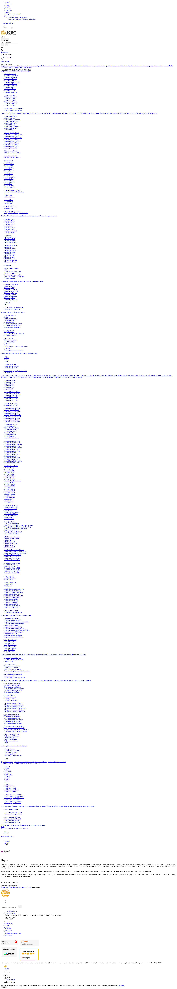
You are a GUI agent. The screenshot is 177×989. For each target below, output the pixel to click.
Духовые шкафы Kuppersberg (13, 719)
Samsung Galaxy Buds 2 (11, 420)
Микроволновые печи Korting (13, 706)
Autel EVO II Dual (10, 788)
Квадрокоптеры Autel (20, 763)
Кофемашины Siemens (11, 741)
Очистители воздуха (42, 654)
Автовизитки (61, 762)
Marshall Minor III (9, 547)
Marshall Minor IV (9, 545)
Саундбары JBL (9, 651)
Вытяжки (15, 680)
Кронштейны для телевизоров (13, 307)
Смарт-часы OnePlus (132, 113)
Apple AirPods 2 (9, 387)
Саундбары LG (9, 643)
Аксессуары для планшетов (13, 110)
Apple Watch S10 (9, 124)
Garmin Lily (8, 169)
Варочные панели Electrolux (13, 690)
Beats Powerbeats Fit (10, 509)
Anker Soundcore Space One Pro (14, 589)
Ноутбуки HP (8, 226)
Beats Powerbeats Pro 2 (11, 507)
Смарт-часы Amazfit (119, 113)
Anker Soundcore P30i (11, 602)
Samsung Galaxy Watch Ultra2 (13, 134)
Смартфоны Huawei (10, 79)
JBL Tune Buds (9, 502)
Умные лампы (8, 661)
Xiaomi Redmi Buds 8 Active (13, 444)
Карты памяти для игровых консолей (16, 346)
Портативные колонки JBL (12, 620)
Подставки (7, 348)
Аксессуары (19, 71)
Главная (6, 841)
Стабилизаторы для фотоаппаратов (15, 371)
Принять (3, 987)
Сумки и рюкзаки (10, 278)
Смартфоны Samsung (11, 75)
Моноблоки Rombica (10, 242)
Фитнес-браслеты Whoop (92, 113)
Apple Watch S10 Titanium (12, 126)
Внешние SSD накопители (12, 271)
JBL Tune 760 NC (9, 486)
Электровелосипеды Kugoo (13, 812)
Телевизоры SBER (10, 294)
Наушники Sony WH (10, 405)
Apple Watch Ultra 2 (10, 123)
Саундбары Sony (9, 641)
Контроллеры (8, 338)
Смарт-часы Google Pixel (72, 113)
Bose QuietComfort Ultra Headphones (15, 528)
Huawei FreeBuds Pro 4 (11, 438)
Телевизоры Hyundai (10, 299)
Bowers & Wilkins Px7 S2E (12, 569)
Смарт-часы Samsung (19, 113)
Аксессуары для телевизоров (27, 281)
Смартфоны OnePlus (10, 85)
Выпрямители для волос (12, 750)
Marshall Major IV (9, 542)
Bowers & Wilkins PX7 (11, 564)
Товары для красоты (7, 746)
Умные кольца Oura (22, 828)
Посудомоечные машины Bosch (14, 726)
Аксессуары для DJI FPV (12, 799)
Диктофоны (27, 615)
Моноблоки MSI (9, 239)
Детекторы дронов (25, 825)
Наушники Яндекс (36, 377)
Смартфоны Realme (10, 84)
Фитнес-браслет (9, 197)
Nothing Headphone (10, 582)
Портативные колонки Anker (13, 637)
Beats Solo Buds (9, 519)
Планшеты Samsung (10, 97)
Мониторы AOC (9, 258)
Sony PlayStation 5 (10, 315)
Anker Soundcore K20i (11, 607)
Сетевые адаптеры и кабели (13, 275)
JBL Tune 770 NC (9, 484)
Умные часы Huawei (10, 151)
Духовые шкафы (38, 680)
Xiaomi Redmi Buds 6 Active (13, 447)
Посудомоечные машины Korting (14, 728)
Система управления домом (9, 654)
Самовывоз (8, 930)
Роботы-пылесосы (10, 664)
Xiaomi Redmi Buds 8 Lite (12, 442)
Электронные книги (7, 836)
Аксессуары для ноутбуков (48, 216)
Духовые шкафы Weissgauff (13, 723)
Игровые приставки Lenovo (13, 323)
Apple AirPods (5, 375)
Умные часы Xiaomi (10, 156)
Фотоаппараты (5, 353)
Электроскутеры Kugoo (11, 809)
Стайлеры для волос (10, 752)
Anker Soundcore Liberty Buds (13, 592)
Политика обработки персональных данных (22, 19)
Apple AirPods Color (16, 375)
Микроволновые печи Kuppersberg (15, 708)
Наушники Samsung (39, 375)
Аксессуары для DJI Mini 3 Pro (14, 798)
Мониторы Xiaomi (10, 250)
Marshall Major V (9, 540)
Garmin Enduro (9, 185)
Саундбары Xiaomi (10, 646)
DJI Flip (6, 780)
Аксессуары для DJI (33, 763)
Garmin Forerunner (10, 177)
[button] (2, 48)
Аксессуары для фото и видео (29, 353)
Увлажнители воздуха (56, 654)
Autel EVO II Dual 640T (11, 790)
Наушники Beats (84, 375)
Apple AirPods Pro (9, 382)
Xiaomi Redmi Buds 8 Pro (12, 441)
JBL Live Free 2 (9, 467)
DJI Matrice (7, 771)
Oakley (3, 827)
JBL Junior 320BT (9, 477)
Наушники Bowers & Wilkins (151, 375)
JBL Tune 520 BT (9, 492)
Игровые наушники (10, 340)
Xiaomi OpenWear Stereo (11, 462)
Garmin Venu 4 (8, 172)
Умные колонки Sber (10, 633)
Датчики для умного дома (12, 658)
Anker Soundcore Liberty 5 (12, 597)
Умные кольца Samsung (8, 828)
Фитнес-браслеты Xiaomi (12, 157)
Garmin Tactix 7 (9, 165)
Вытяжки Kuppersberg (11, 700)
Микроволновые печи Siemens (14, 705)
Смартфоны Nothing (10, 92)
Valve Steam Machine (10, 319)
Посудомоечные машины (51, 680)
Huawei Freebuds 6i (10, 434)
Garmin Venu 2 (8, 175)
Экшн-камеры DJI (10, 364)
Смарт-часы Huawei (32, 113)
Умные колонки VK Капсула (13, 632)
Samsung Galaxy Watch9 (11, 133)
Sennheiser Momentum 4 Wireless (14, 550)
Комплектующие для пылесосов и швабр (17, 671)
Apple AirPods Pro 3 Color (12, 392)
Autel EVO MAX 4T (10, 791)
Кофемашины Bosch (10, 739)
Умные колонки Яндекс (11, 618)
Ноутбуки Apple (9, 219)
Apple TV (7, 302)
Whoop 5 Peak (8, 201)
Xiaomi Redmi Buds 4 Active (13, 461)
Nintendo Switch (9, 322)
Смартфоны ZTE (9, 87)
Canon (6, 359)
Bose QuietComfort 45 (11, 530)
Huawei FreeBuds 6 (10, 429)
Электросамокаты (30, 806)
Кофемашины (64, 680)
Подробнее (120, 985)
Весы (6, 758)
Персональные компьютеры (31, 216)
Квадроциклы (68, 806)
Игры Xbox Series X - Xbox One (14, 333)
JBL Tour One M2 (9, 482)
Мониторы (18, 216)
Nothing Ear (8, 586)
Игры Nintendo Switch (11, 335)
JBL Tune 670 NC (9, 487)
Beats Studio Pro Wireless (11, 512)
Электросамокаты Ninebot (12, 819)
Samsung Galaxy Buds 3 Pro (12, 411)
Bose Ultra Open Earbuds (11, 533)
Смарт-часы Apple (6, 113)
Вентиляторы (67, 654)
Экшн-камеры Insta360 (11, 366)
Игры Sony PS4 (9, 332)
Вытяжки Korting (9, 698)
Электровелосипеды (18, 806)
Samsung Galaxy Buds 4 (11, 410)
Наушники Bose (95, 375)
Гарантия (7, 932)
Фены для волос (9, 749)
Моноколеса (59, 806)
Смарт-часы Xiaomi (45, 113)
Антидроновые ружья (38, 825)
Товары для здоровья (20, 746)
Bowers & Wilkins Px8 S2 (12, 568)
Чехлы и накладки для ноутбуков (14, 276)
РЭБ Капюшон (14, 825)
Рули (5, 345)
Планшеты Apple (9, 95)
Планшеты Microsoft (10, 102)
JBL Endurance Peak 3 (11, 466)
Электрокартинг (41, 806)
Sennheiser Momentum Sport (12, 555)
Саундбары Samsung (10, 640)
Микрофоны (8, 372)
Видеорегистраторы (7, 762)
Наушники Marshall (107, 375)
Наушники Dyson (47, 377)
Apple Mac (7, 265)
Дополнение (8, 935)
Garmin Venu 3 (8, 174)
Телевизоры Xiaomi (10, 289)
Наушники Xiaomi (63, 375)
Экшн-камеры (14, 353)
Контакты (7, 928)
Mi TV (6, 304)
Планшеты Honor (9, 105)
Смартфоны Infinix (10, 89)
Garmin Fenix (8, 162)
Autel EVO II (8, 785)
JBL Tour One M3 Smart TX (12, 481)
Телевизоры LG (9, 288)
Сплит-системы (9, 676)
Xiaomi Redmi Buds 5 (11, 456)
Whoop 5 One (8, 203)
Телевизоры (4, 281)
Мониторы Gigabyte (10, 260)
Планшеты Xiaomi (10, 98)
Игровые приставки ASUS (12, 325)
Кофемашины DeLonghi (11, 734)
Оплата (6, 925)
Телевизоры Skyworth (11, 291)
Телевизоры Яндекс (10, 293)
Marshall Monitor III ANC (12, 537)
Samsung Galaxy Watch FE (12, 141)
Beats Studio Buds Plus (11, 505)
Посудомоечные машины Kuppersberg (16, 729)
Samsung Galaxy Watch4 (11, 146)
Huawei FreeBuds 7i (10, 431)
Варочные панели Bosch (12, 683)
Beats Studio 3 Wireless (11, 514)
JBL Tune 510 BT (9, 494)
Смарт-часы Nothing (106, 113)
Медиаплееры (13, 281)
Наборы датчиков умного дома (14, 659)
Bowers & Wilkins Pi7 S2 (11, 573)
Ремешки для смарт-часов (12, 211)
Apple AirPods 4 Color (11, 397)
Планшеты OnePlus (10, 103)
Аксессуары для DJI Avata (12, 803)
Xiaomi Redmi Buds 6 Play (12, 451)
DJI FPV (7, 773)
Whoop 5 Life (8, 200)
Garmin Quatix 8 (9, 182)
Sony (5, 356)
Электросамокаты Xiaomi (12, 822)
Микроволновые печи (26, 680)
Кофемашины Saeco (10, 737)
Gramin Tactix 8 (9, 164)
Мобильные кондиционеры (13, 674)
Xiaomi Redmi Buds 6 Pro (12, 446)
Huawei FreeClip (9, 436)
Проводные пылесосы (11, 667)
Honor (82, 113)
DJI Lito (6, 781)
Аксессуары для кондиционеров (14, 677)
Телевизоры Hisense (10, 296)
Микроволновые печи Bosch (13, 703)
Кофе (6, 742)
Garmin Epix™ (8, 167)
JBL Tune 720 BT (9, 489)
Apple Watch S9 (9, 129)
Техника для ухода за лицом (13, 755)
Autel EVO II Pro (9, 786)
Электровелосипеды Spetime (13, 814)
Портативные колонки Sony (13, 627)
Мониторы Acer (9, 257)
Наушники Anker (58, 377)
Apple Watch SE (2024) (11, 128)
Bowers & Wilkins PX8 (11, 566)
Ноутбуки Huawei (9, 227)
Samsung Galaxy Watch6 (11, 143)
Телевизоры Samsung (11, 284)
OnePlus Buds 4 (9, 579)
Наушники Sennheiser (120, 375)
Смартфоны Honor (10, 80)
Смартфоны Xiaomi (10, 77)
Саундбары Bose (9, 650)
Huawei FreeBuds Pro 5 (11, 428)
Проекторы (39, 281)
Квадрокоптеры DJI (7, 763)
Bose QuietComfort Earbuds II (13, 532)
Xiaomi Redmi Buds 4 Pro (12, 457)
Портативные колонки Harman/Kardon (16, 622)
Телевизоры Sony (9, 286)
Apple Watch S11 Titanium (12, 119)
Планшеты (12, 71)
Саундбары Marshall (10, 648)
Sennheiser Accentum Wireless (13, 556)
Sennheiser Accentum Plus (12, 558)
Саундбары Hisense (10, 645)
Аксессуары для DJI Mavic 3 (13, 794)
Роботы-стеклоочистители (12, 669)
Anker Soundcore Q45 (11, 604)
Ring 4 (6, 831)
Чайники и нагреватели (76, 680)
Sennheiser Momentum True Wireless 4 (15, 551)
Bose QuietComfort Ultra (11, 523)
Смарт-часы (8, 195)
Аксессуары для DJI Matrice (13, 801)
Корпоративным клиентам (12, 933)
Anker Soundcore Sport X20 (12, 591)
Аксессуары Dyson (10, 754)
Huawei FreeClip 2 (10, 426)
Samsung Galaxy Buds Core (12, 416)
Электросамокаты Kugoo (12, 817)
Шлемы (6, 343)
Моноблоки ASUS (10, 237)
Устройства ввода (9, 273)
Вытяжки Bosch (9, 695)
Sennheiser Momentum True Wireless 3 (15, 553)
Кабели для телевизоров (12, 309)
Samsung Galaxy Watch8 (11, 136)
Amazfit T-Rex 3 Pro (10, 206)
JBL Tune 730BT (9, 471)
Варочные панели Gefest (12, 692)
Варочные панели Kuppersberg (14, 688)
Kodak (6, 361)
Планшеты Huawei (10, 100)
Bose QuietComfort (10, 522)
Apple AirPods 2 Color (11, 400)
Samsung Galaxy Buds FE (12, 421)
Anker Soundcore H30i (11, 600)
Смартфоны (4, 71)
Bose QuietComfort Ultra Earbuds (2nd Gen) (17, 527)
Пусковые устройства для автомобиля (45, 762)
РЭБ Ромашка (5, 825)
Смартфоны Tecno (10, 90)
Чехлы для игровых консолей (13, 350)
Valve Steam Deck (9, 320)
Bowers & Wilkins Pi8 (11, 571)
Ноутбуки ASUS (9, 221)
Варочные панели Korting (12, 687)
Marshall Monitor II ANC (11, 538)
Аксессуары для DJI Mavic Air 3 (14, 796)
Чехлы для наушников (11, 610)
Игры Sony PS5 (9, 330)
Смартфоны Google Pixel (12, 82)
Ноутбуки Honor (9, 229)
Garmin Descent (9, 180)
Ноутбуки (4, 216)
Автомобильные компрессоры (23, 762)
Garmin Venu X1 (9, 170)
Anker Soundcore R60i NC (12, 594)
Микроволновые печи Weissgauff (14, 711)
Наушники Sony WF (10, 403)
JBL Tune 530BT (9, 472)
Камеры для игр (9, 341)
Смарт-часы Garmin (57, 113)
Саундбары (19, 615)
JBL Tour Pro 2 (8, 501)
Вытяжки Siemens (10, 697)
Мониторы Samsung (10, 245)
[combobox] (9, 42)
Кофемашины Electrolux (11, 736)
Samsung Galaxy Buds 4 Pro (12, 408)
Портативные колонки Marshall (14, 623)
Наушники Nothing (24, 377)
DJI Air (6, 768)
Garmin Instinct (8, 179)
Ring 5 (6, 833)
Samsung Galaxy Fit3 (10, 148)
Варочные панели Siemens (12, 685)
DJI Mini (7, 766)
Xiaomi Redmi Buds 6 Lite (12, 449)
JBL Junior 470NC (9, 476)
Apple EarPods (8, 389)
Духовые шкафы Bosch (11, 715)
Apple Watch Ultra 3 (10, 116)
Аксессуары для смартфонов (13, 108)
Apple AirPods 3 (9, 385)
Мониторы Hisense (10, 248)
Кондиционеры (30, 654)
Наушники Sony (27, 375)
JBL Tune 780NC (9, 474)
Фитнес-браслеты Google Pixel (14, 192)
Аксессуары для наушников (73, 377)
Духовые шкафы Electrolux (12, 721)
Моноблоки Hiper (9, 240)
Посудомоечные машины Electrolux (15, 731)
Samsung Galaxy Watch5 (11, 144)
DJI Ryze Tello (8, 775)
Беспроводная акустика (8, 615)
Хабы (6, 270)
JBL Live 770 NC (9, 496)
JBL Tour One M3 (9, 479)
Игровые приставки (7, 312)
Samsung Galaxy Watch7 (11, 139)
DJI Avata (7, 776)
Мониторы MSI (9, 255)
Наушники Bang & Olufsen (9, 377)
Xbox (6, 317)
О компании (8, 923)
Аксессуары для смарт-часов (148, 113)
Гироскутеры (51, 806)
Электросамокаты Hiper (11, 820)
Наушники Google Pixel (134, 375)
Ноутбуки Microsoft (10, 231)
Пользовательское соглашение (17, 17)
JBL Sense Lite (8, 469)
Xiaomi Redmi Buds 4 (11, 459)
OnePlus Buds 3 (9, 576)
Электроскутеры (6, 806)
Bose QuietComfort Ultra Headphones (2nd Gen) (18, 525)
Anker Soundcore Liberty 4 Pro (13, 596)
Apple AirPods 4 (9, 384)
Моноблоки (11, 216)
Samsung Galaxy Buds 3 (11, 413)
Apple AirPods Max (10, 380)
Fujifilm (6, 358)
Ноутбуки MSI (8, 222)
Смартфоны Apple (10, 74)
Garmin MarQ (8, 160)
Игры (16, 312)
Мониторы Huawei (10, 262)
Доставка (7, 927)
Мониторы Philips (10, 252)
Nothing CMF (8, 584)
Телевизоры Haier (9, 298)
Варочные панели (6, 680)
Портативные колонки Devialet (14, 628)
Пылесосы (22, 654)
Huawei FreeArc (9, 433)
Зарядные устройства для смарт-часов (16, 213)
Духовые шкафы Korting (12, 718)
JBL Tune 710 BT (9, 491)
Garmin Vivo (8, 184)
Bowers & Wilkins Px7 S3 (12, 563)
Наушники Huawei (51, 375)
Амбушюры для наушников (13, 612)
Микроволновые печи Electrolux (14, 710)
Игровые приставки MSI (12, 327)
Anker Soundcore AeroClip (12, 605)
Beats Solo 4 (8, 517)
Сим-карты (27, 71)
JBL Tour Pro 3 (8, 499)
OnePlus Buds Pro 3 (10, 578)
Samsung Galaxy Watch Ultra (13, 138)
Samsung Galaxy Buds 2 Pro (12, 418)
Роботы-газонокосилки (79, 654)
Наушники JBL (74, 375)
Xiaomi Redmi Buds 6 (11, 452)
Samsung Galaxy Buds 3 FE (12, 415)
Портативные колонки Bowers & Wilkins (17, 630)
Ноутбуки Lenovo (9, 224)
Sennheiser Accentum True (12, 560)
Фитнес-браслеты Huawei (12, 152)
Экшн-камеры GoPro (11, 367)
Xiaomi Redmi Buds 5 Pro (12, 454)
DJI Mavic (7, 770)
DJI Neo (6, 778)
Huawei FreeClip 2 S (10, 424)
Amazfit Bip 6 (8, 208)
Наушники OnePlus (166, 375)
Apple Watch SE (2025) (11, 121)
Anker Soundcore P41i (11, 599)
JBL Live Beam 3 (9, 497)
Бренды (6, 843)
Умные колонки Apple (11, 625)
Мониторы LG (9, 247)
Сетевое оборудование (11, 268)
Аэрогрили (87, 680)
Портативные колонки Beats (13, 635)
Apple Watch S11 (9, 118)
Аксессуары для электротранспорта (84, 806)
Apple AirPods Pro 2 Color (12, 393)
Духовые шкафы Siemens (12, 716)
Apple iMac (7, 235)
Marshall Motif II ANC (11, 543)
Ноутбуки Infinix (9, 232)
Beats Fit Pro (8, 510)
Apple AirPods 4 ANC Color (12, 395)
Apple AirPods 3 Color (11, 398)
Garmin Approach (9, 187)
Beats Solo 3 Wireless (10, 515)
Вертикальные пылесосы (12, 666)
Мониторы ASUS (9, 253)
